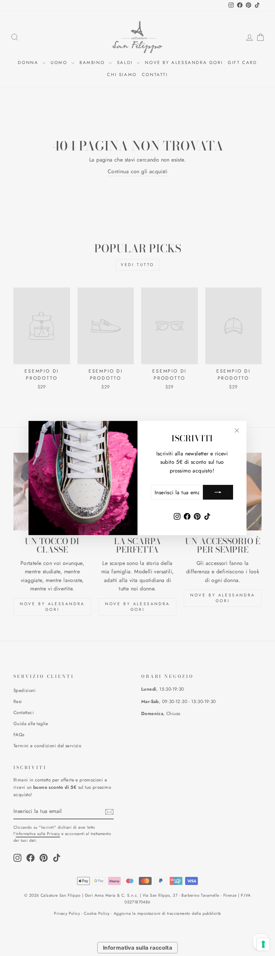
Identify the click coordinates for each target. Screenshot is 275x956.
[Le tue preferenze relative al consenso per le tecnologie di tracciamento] (263, 944)
